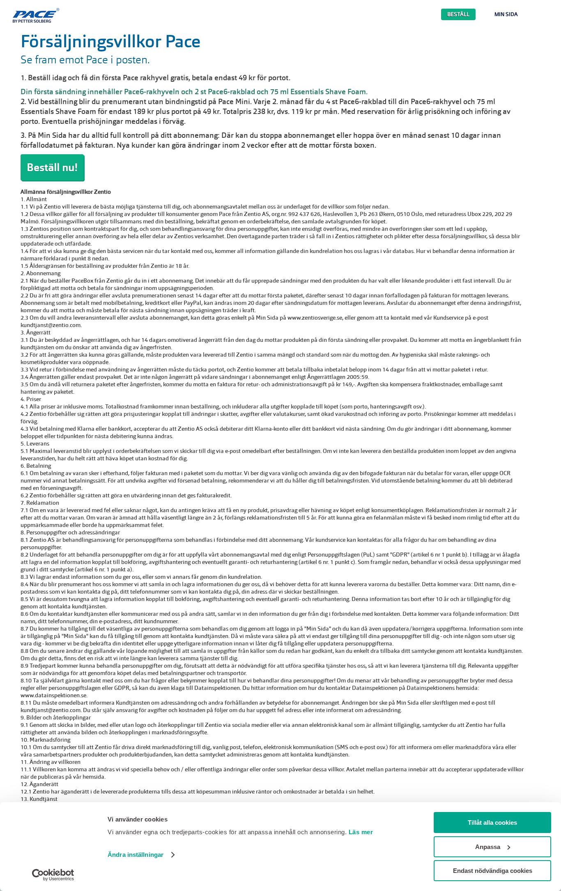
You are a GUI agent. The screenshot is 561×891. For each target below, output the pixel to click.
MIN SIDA (506, 14)
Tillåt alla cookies (492, 822)
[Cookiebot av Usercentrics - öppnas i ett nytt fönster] (53, 875)
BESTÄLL (458, 14)
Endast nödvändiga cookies (492, 870)
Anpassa (487, 846)
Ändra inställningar (135, 854)
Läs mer (361, 831)
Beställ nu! (52, 167)
